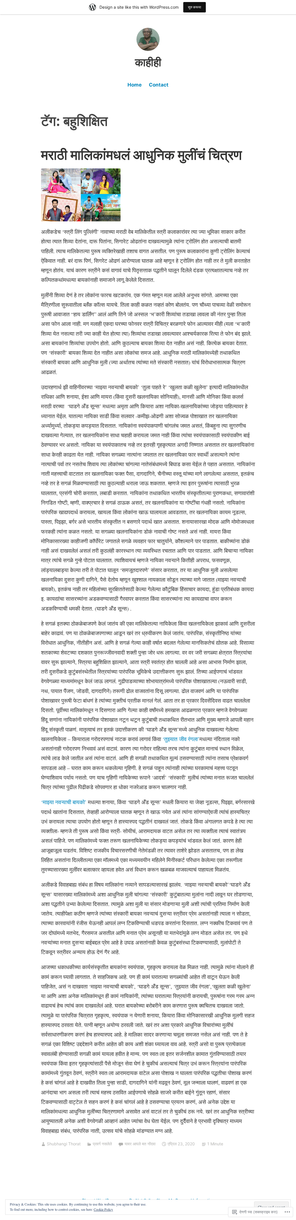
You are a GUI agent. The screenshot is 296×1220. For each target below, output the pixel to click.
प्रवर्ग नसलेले (102, 1143)
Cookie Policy (103, 1209)
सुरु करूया (194, 7)
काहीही (148, 62)
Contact (159, 85)
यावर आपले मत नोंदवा (140, 1143)
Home (134, 85)
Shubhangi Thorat (64, 1143)
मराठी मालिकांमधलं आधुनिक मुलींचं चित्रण (141, 154)
